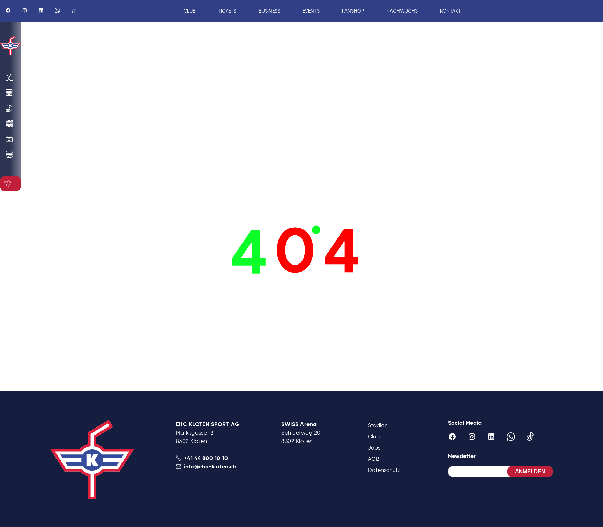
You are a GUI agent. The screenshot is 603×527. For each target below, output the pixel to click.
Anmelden (530, 471)
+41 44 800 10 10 (206, 457)
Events (311, 11)
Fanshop (353, 11)
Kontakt (450, 11)
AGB (373, 458)
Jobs (374, 447)
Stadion (378, 425)
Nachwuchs (402, 11)
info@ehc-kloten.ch (210, 466)
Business (269, 11)
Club (374, 436)
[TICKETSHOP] (9, 183)
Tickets (227, 11)
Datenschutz (384, 470)
